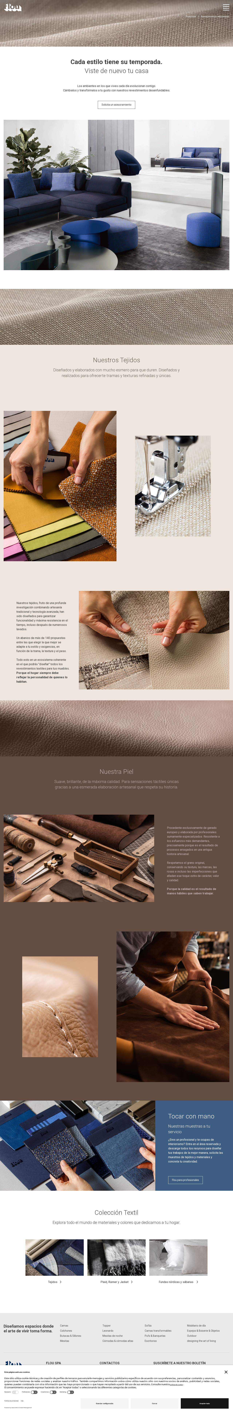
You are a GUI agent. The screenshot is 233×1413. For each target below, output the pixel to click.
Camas (64, 1325)
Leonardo (107, 1330)
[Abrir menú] (226, 7)
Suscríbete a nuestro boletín (179, 1363)
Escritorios (151, 1340)
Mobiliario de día (196, 1325)
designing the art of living (201, 1340)
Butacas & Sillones (70, 1335)
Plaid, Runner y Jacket (114, 1282)
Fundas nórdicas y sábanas (176, 1282)
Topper (106, 1325)
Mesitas (64, 1340)
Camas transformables (158, 1330)
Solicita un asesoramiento (116, 104)
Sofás (148, 1325)
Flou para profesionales (185, 1180)
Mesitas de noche (112, 1335)
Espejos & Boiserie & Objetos (203, 1330)
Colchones (66, 1330)
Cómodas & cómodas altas (117, 1340)
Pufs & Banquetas (155, 1335)
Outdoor (192, 1335)
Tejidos (52, 1282)
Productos (191, 16)
